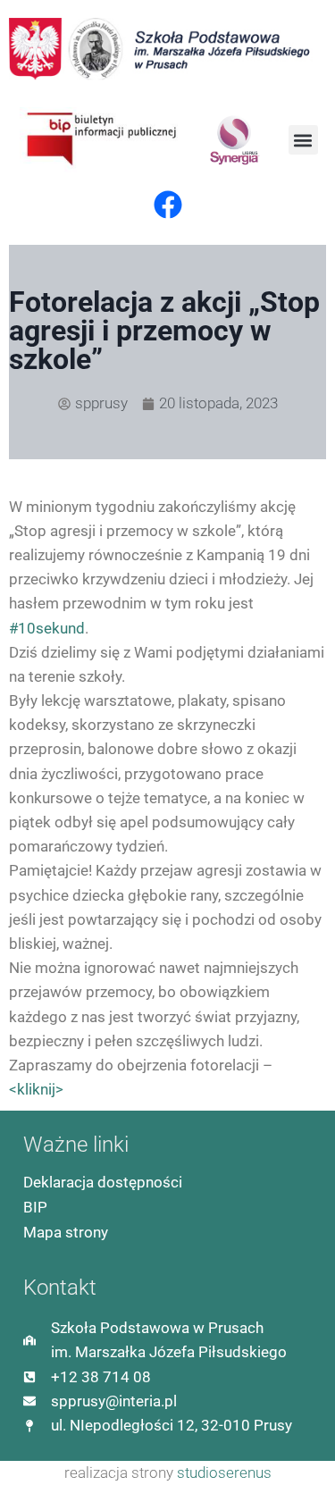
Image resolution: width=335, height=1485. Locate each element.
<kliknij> (36, 1089)
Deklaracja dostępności (102, 1182)
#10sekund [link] (47, 628)
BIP (35, 1207)
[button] (303, 140)
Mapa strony (65, 1232)
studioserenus (224, 1472)
